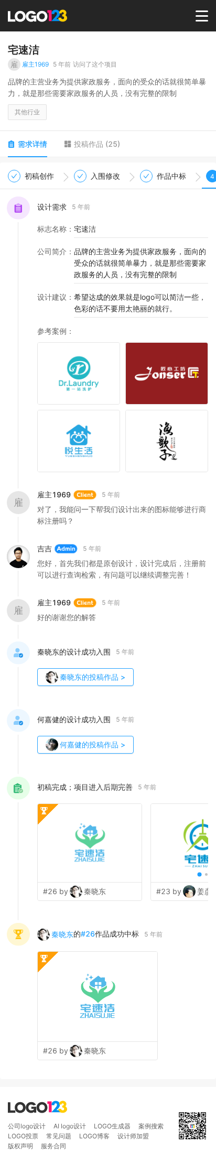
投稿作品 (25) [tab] (97, 143)
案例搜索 (151, 1126)
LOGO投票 (23, 1136)
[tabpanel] (108, 620)
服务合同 (53, 1146)
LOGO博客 (94, 1136)
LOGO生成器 (112, 1126)
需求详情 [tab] (32, 143)
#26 (88, 933)
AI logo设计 (69, 1126)
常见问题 (58, 1136)
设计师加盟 (133, 1136)
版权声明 (20, 1146)
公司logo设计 (27, 1126)
